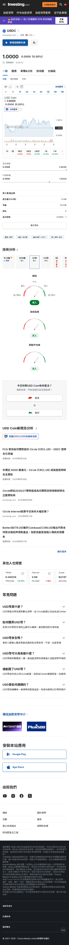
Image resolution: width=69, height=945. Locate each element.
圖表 (14, 71)
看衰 (37, 398)
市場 (24, 79)
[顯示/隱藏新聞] (21, 87)
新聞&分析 (27, 71)
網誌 (5, 812)
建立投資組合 (9, 825)
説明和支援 (42, 825)
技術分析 (9, 249)
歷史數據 (14, 79)
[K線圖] (6, 87)
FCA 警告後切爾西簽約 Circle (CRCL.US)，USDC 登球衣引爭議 (34, 451)
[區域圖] (10, 87)
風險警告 (6, 927)
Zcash (61, 572)
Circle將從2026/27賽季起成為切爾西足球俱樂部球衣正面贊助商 (34, 493)
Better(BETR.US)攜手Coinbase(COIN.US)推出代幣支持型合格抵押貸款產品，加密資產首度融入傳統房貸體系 (34, 532)
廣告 (39, 819)
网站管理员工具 (10, 832)
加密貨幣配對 (43, 12)
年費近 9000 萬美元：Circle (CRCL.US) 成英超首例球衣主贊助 (34, 472)
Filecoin (35, 572)
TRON (8, 572)
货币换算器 (60, 12)
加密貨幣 (8, 12)
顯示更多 (34, 225)
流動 (5, 819)
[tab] (8, 262)
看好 (37, 412)
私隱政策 (6, 916)
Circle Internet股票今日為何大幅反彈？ (26, 511)
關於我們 (41, 812)
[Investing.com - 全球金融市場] (19, 4)
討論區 (52, 71)
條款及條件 (7, 906)
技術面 (40, 71)
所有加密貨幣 (24, 12)
